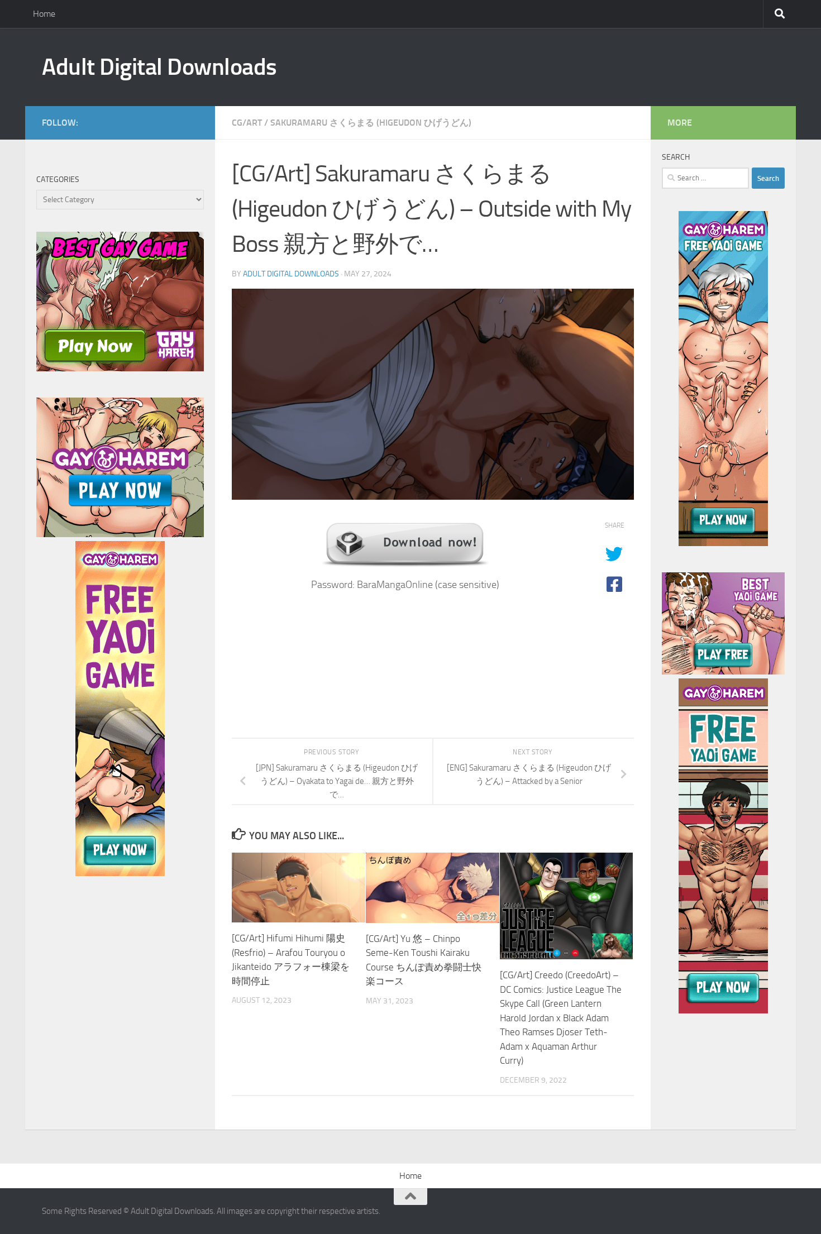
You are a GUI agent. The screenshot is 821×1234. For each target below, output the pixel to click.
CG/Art (247, 122)
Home (44, 13)
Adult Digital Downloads (159, 67)
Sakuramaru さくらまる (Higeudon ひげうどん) (370, 122)
